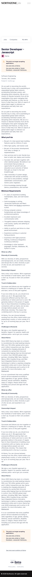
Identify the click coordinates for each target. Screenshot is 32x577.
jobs (5, 39)
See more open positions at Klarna (16, 550)
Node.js (19, 205)
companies (13, 39)
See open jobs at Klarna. (13, 65)
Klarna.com (5, 371)
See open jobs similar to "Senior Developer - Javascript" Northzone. (16, 69)
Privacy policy (11, 566)
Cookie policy (20, 566)
